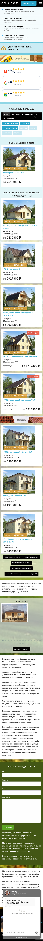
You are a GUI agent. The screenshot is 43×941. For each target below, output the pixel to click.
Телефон (5, 780)
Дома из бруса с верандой (13, 557)
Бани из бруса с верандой (14, 574)
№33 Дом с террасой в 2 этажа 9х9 (17, 452)
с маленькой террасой (11, 123)
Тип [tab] (7, 114)
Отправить (8, 827)
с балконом (25, 123)
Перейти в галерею (21, 649)
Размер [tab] (16, 114)
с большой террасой (10, 128)
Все (35, 117)
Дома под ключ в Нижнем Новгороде (20, 48)
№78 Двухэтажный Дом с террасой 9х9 (19, 400)
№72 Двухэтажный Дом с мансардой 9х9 (20, 356)
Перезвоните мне (28, 3)
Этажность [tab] (28, 114)
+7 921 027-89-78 (9, 3)
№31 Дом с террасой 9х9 (13, 269)
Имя (3, 771)
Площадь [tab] (10, 118)
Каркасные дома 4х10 (31, 557)
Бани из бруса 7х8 (31, 574)
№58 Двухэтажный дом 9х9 (14, 496)
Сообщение (6, 798)
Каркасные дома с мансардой (21, 563)
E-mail (4, 789)
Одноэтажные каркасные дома (21, 568)
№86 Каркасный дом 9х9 (13, 173)
